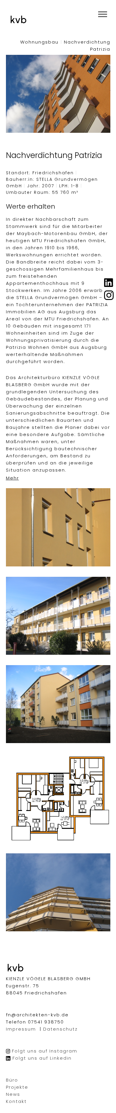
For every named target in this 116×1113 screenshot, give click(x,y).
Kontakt (16, 1101)
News (13, 1094)
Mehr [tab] (12, 478)
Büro (12, 1080)
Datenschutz (60, 1029)
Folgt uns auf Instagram (44, 1051)
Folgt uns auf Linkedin (42, 1058)
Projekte (17, 1087)
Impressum (21, 1029)
